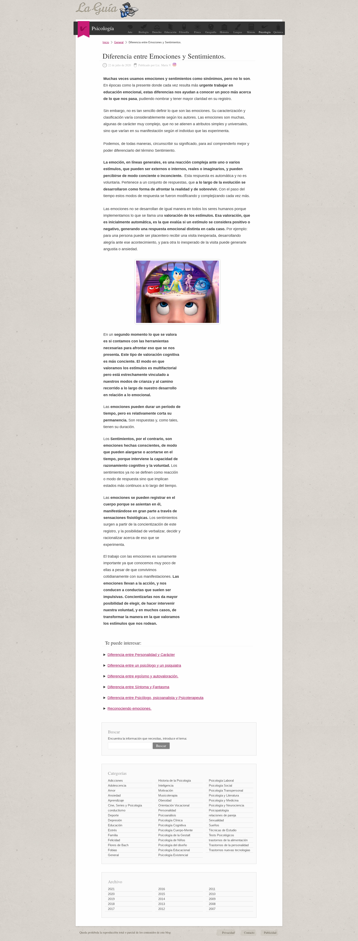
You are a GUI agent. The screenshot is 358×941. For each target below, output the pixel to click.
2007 (212, 909)
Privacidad (228, 933)
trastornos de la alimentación (228, 840)
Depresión (115, 820)
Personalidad (167, 810)
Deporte (113, 815)
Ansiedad (114, 795)
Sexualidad (216, 820)
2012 (161, 909)
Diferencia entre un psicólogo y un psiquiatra (144, 665)
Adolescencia (117, 785)
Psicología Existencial (173, 855)
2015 (161, 894)
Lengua (237, 32)
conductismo (116, 810)
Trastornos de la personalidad (229, 845)
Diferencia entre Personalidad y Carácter (141, 655)
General (118, 42)
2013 (161, 904)
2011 (212, 889)
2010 (212, 894)
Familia (113, 835)
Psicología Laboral (221, 780)
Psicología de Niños (171, 840)
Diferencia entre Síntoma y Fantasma (138, 687)
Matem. (251, 32)
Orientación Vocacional (173, 805)
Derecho (157, 32)
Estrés (112, 830)
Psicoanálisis (167, 815)
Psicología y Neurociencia (226, 805)
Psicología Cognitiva (172, 825)
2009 (212, 899)
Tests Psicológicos (221, 835)
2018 (111, 904)
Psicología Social (220, 785)
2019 (111, 899)
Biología (144, 32)
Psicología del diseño (172, 845)
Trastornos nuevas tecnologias (229, 850)
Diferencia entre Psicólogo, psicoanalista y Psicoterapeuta (155, 698)
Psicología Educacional (174, 850)
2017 (111, 909)
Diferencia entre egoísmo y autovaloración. (143, 676)
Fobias (112, 850)
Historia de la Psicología (174, 780)
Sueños (214, 825)
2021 (111, 889)
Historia (224, 32)
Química (278, 32)
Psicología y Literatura (224, 795)
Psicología (265, 32)
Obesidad (164, 800)
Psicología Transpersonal (226, 790)
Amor (111, 790)
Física (197, 32)
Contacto (249, 933)
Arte (130, 32)
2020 (111, 894)
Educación (170, 32)
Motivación (165, 790)
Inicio (106, 42)
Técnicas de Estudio (222, 830)
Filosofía (184, 32)
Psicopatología (219, 810)
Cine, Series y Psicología (125, 805)
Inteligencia (165, 785)
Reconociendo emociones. (129, 708)
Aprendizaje (116, 800)
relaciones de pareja (222, 815)
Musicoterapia (167, 795)
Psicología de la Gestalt (174, 835)
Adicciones (115, 780)
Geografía (210, 32)
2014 (161, 899)
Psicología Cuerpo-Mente (175, 830)
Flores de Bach (118, 845)
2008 (212, 904)
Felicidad (114, 840)
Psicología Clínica (170, 820)
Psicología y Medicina (223, 800)
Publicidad (270, 933)
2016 (161, 889)
